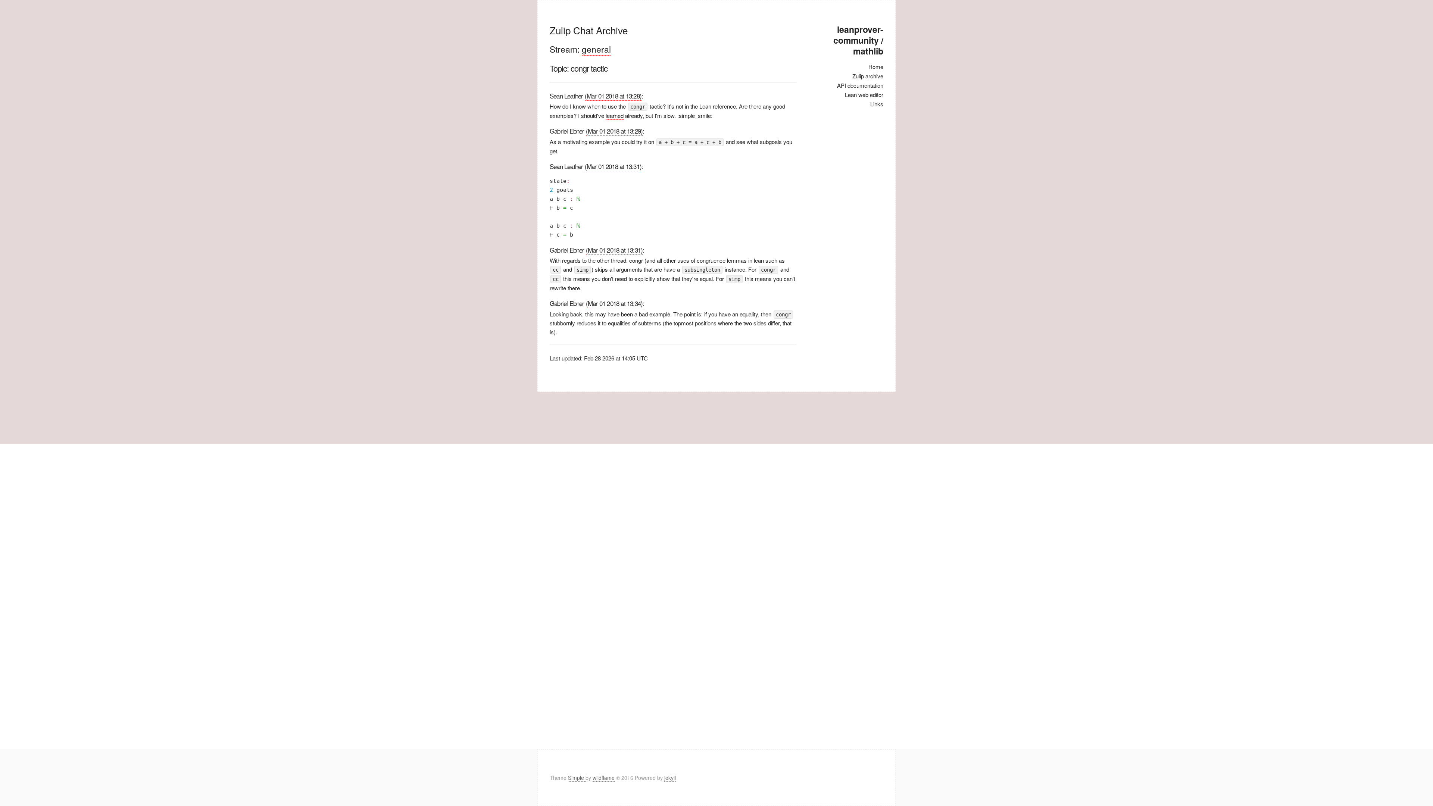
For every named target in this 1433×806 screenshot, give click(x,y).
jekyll (670, 777)
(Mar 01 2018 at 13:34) (614, 303)
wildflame (604, 777)
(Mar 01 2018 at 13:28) (613, 95)
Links (876, 104)
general (596, 49)
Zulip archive (867, 76)
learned (615, 115)
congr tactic (589, 68)
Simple (577, 777)
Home (875, 67)
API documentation (860, 85)
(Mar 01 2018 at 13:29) (614, 130)
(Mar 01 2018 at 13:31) (613, 166)
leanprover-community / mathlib (858, 40)
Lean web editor (864, 95)
